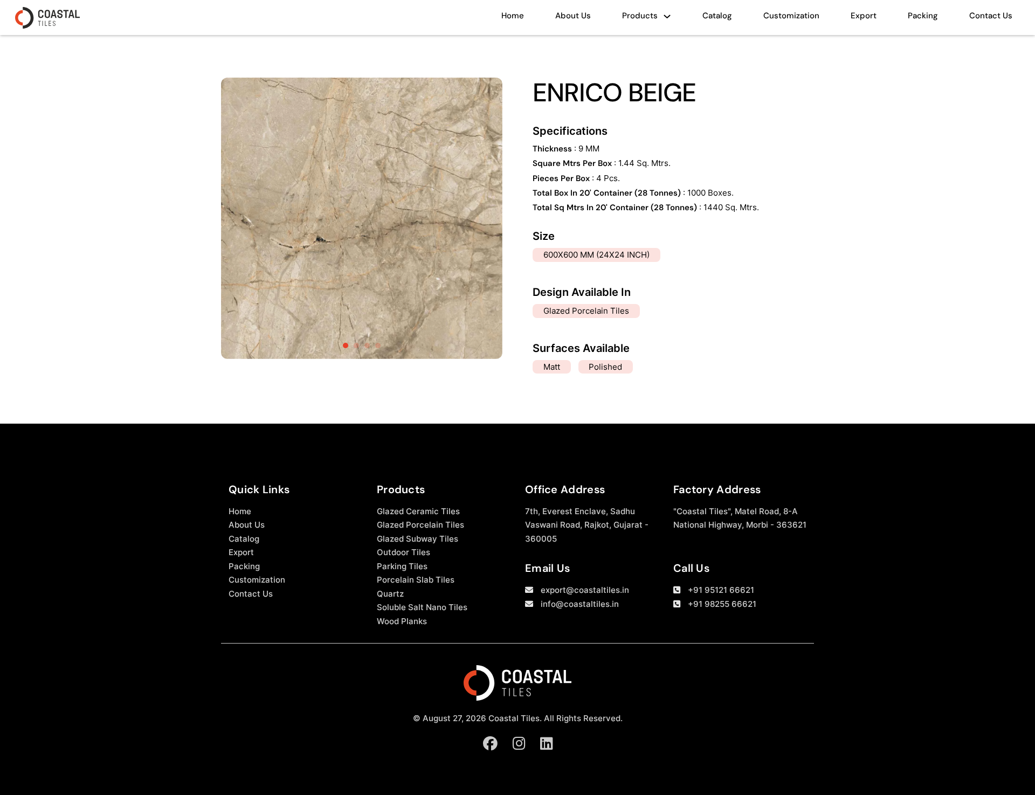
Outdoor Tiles (403, 552)
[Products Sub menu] (667, 19)
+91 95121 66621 (721, 590)
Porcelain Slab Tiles (415, 580)
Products (640, 15)
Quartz (390, 594)
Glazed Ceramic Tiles (418, 511)
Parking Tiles (402, 566)
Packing (923, 15)
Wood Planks (402, 621)
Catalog (717, 15)
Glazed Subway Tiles (417, 539)
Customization (791, 15)
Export (864, 15)
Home (512, 15)
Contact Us (990, 15)
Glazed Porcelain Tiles (420, 525)
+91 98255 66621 (722, 604)
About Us (573, 15)
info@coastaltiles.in (580, 604)
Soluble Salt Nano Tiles (422, 607)
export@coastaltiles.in (585, 590)
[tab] (345, 345)
